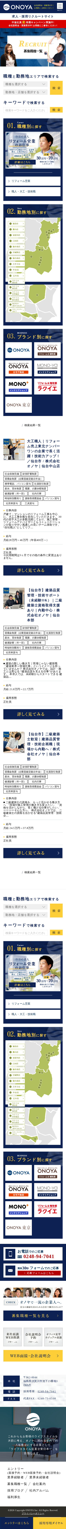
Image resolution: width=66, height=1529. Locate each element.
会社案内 (39, 1484)
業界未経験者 (39, 1477)
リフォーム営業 (21, 181)
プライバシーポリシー (33, 1513)
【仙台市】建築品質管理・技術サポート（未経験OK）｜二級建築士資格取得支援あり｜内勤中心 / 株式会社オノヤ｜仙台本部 (44, 605)
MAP (27, 1384)
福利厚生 (14, 1497)
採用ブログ (15, 1490)
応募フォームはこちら (40, 1273)
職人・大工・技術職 (24, 191)
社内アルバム (39, 1490)
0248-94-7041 (38, 1256)
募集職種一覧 (17, 1484)
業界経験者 (15, 1477)
